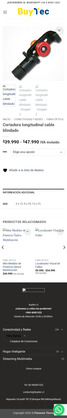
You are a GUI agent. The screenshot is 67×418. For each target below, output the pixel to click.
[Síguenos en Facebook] (55, 9)
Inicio (6, 119)
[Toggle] (62, 329)
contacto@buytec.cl (33, 392)
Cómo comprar (33, 368)
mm (5, 151)
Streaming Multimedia (17, 359)
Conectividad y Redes (28, 119)
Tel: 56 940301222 (33, 384)
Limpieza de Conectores (23, 341)
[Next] (58, 53)
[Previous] (8, 53)
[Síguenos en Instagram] (55, 15)
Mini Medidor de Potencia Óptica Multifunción (12, 267)
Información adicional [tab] (19, 192)
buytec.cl (33, 304)
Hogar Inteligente (14, 351)
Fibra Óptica (55, 119)
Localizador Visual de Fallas (47, 265)
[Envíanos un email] (55, 28)
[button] (5, 12)
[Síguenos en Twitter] (55, 21)
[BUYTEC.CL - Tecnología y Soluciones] (33, 12)
